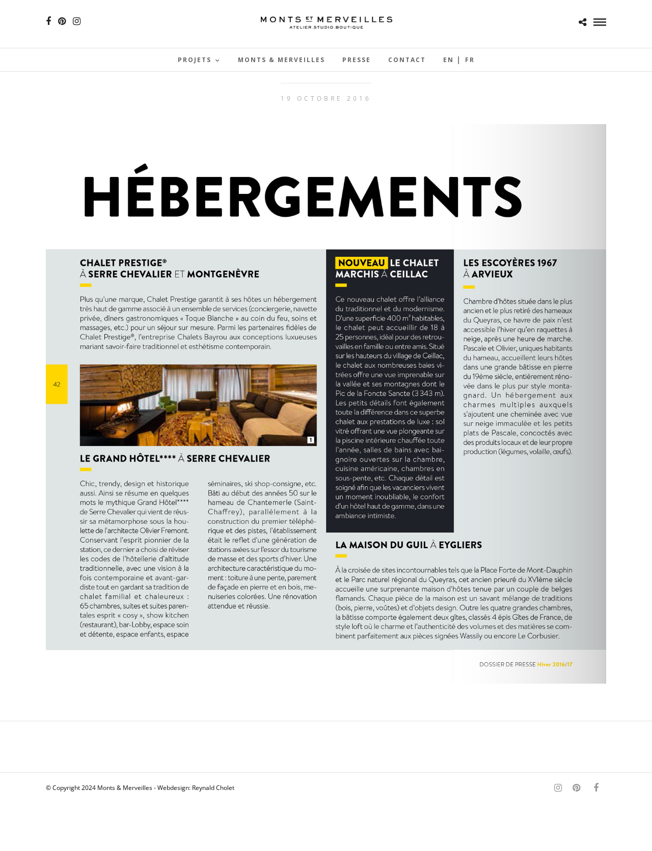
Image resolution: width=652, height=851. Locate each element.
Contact (407, 59)
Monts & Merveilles (281, 59)
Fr (470, 59)
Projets (194, 59)
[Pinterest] (62, 21)
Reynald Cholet (213, 787)
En (448, 59)
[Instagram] (76, 21)
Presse (356, 59)
